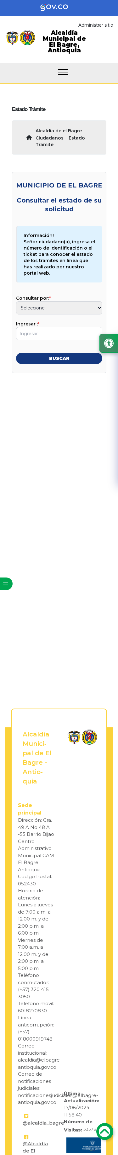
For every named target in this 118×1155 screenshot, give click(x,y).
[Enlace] (12, 37)
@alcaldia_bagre (43, 1123)
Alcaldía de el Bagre (59, 131)
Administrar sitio (95, 25)
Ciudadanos (50, 138)
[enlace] (74, 737)
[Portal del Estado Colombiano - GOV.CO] (59, 7)
